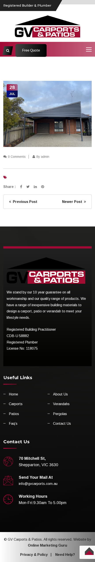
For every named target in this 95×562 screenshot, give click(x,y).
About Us (60, 394)
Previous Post (24, 202)
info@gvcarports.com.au (38, 484)
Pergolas (60, 414)
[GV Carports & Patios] (47, 26)
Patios (14, 414)
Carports (16, 404)
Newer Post (73, 202)
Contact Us (62, 423)
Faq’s (13, 423)
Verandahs (61, 404)
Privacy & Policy (34, 554)
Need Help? (65, 554)
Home (13, 394)
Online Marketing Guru (47, 545)
